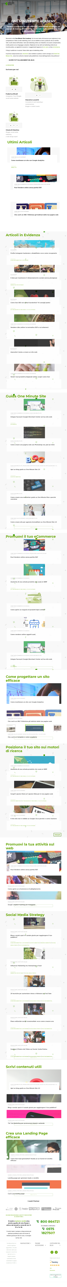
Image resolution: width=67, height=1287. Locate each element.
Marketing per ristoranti (17, 284)
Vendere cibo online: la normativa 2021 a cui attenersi (29, 327)
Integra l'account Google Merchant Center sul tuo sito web (31, 417)
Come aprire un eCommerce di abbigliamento (24, 889)
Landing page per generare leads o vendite (23, 1178)
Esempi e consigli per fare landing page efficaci (23, 1155)
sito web (45, 47)
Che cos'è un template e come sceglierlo (22, 737)
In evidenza (14, 250)
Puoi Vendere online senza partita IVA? (28, 187)
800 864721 (50, 1222)
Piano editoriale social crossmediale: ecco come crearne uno (32, 1021)
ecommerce (14, 424)
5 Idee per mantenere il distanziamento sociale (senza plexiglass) (34, 278)
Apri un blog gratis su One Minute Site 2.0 (25, 469)
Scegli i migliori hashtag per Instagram (21, 904)
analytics (14, 167)
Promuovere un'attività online (42, 184)
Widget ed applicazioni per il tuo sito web (51, 465)
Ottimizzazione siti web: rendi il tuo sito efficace (23, 309)
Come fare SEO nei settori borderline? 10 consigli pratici (30, 302)
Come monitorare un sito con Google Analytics (27, 160)
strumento (25, 53)
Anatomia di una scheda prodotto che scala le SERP (29, 582)
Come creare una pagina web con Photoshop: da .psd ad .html (32, 445)
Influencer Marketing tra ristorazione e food (26, 965)
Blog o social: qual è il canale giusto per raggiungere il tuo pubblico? (32, 1107)
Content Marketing (16, 476)
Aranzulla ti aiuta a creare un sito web (24, 352)
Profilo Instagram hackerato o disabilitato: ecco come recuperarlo (34, 253)
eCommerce (56, 47)
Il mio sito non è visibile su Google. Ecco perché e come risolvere (34, 818)
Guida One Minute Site (36, 413)
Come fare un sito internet (18, 157)
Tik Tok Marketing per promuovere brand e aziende (26, 1123)
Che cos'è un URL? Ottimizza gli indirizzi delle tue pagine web (36, 215)
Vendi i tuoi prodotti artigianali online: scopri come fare (30, 377)
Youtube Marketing (24, 945)
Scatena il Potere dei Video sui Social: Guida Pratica (29, 1049)
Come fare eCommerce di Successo (23, 184)
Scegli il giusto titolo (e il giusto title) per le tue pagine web (32, 794)
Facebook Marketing (46, 942)
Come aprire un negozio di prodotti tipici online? (28, 610)
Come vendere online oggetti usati (23, 634)
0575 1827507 (48, 1231)
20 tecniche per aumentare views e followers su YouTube (31, 993)
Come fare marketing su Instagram (19, 260)
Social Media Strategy (30, 973)
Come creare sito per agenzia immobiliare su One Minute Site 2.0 (34, 522)
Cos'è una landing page (16, 1194)
